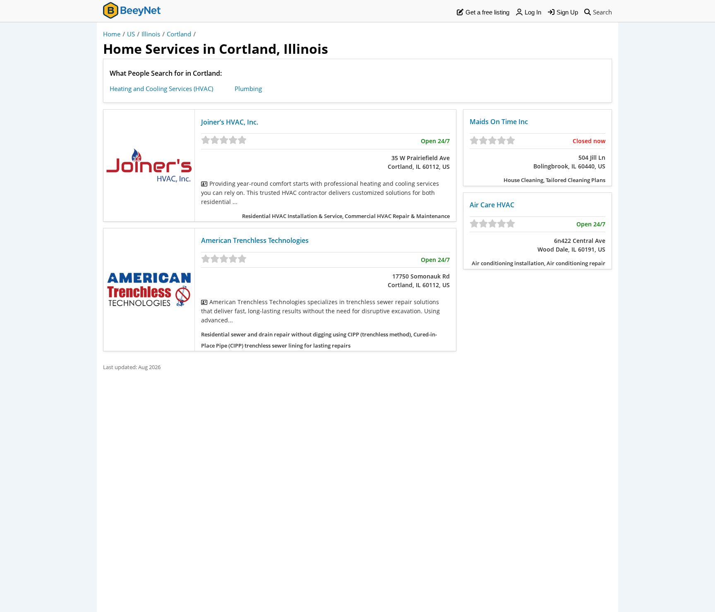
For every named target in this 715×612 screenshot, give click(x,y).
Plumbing (248, 88)
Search (602, 12)
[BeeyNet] (132, 12)
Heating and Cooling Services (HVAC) (161, 88)
